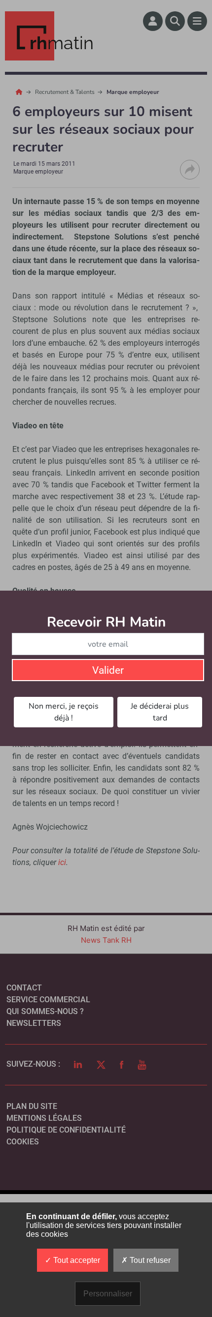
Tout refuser (149, 1260)
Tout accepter (75, 1260)
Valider (108, 670)
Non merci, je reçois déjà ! (64, 712)
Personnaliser (107, 1293)
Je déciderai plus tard (160, 712)
